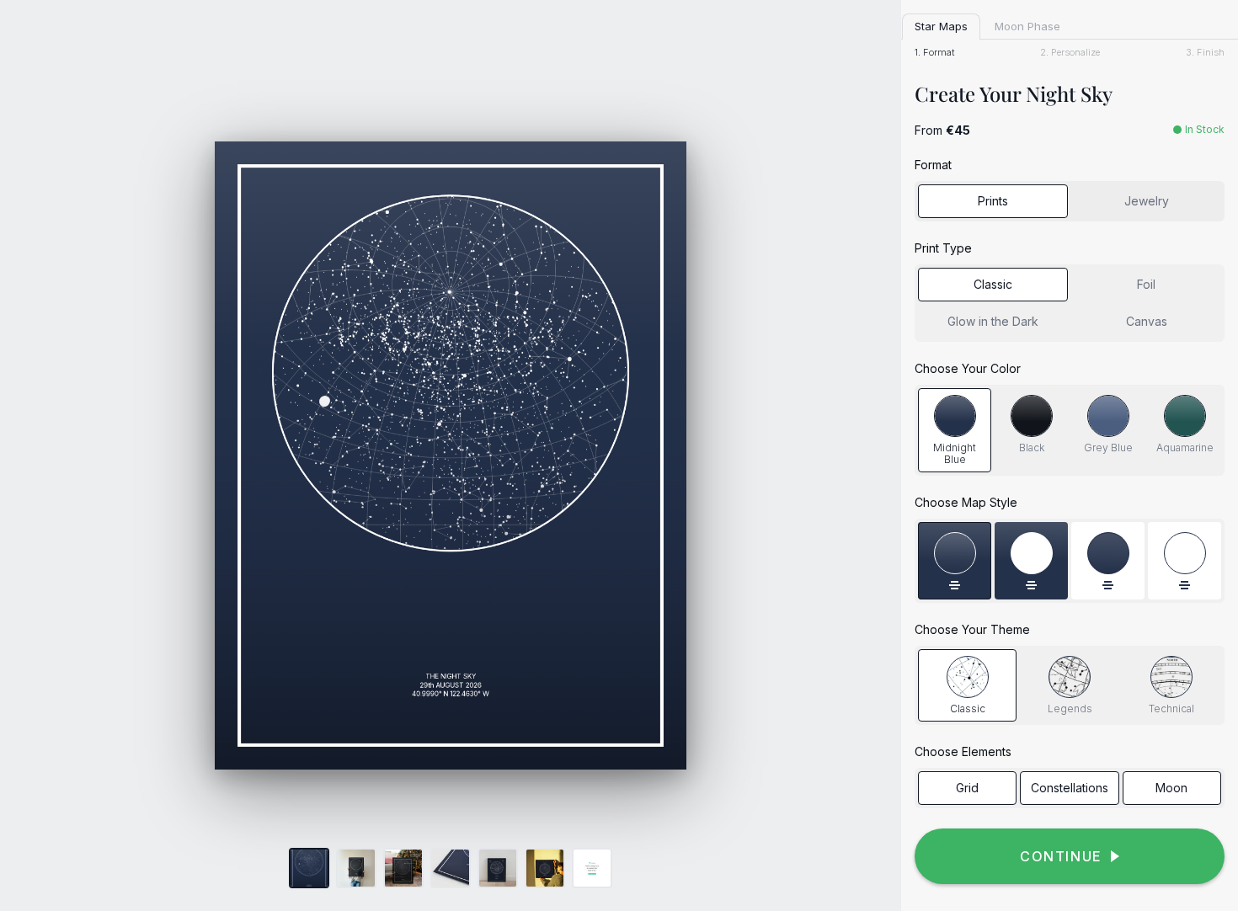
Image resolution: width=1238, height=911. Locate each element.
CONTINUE (1061, 856)
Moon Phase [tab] (1027, 26)
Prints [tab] (993, 201)
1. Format (934, 52)
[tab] (954, 430)
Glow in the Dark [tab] (992, 321)
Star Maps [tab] (941, 26)
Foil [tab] (1146, 284)
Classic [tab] (993, 284)
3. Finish (1205, 52)
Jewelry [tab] (1146, 201)
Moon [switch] (1171, 787)
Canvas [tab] (1146, 321)
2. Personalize (1070, 52)
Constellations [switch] (1069, 787)
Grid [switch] (967, 787)
